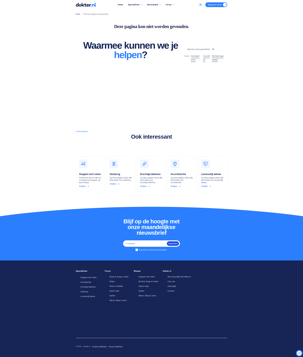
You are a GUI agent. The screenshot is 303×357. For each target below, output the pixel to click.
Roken (112, 281)
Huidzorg (84, 292)
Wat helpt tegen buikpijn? (218, 58)
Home (78, 14)
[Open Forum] (173, 4)
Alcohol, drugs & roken (119, 277)
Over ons (171, 281)
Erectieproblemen (88, 287)
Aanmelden (173, 243)
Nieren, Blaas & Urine (147, 296)
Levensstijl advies (87, 296)
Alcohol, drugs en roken (148, 281)
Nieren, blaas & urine (118, 300)
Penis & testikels (116, 286)
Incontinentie (85, 282)
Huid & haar (114, 291)
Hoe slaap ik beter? (195, 58)
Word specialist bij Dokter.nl (179, 277)
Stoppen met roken (88, 277)
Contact (170, 291)
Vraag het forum (215, 5)
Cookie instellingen (99, 346)
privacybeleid (161, 250)
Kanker (112, 296)
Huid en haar (143, 286)
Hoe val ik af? (206, 58)
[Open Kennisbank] (160, 4)
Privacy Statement (116, 346)
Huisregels (171, 286)
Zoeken (200, 4)
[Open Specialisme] (141, 4)
